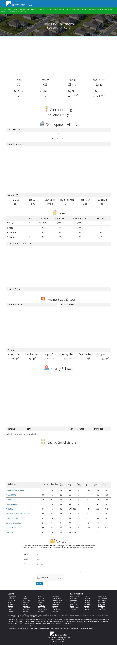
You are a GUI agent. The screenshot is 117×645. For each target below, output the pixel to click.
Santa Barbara (56, 598)
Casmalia (10, 609)
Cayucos (10, 611)
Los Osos (25, 611)
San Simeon (56, 597)
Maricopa (40, 597)
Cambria (10, 606)
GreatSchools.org (33, 434)
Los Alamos (26, 608)
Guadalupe (26, 602)
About (54, 638)
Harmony (25, 604)
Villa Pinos (10, 509)
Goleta (25, 598)
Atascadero (11, 598)
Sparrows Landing (13, 523)
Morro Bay (41, 598)
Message (27, 564)
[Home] (16, 3)
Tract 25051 (11, 500)
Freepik (28, 626)
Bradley (10, 602)
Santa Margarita (57, 600)
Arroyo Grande (12, 597)
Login (64, 638)
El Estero (9, 532)
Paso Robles (41, 606)
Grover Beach (27, 600)
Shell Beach (101, 606)
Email (26, 559)
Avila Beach (11, 600)
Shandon (55, 606)
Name (26, 554)
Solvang (54, 608)
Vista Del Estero (12, 518)
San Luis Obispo (42, 609)
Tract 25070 (11, 495)
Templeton (55, 611)
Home (30, 5)
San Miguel (41, 611)
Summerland (56, 609)
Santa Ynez (55, 604)
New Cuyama (42, 600)
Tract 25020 (11, 527)
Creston (25, 597)
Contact (59, 638)
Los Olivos (26, 609)
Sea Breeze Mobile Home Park (18, 513)
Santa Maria (56, 602)
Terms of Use (76, 629)
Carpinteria (11, 608)
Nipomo (40, 602)
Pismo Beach (41, 608)
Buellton (10, 604)
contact (7, 11)
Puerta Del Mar (12, 504)
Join (69, 638)
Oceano (40, 604)
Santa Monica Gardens (15, 490)
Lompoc (25, 606)
